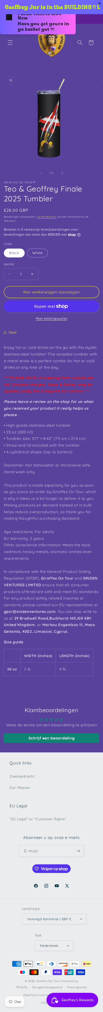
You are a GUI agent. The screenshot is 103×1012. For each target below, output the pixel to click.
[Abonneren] (78, 851)
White (37, 252)
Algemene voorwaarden (40, 995)
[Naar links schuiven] (40, 173)
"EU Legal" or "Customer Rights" (38, 819)
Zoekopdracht (22, 776)
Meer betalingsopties (52, 318)
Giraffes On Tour (48, 981)
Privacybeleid (77, 987)
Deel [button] (13, 332)
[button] (10, 42)
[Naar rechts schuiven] (62, 173)
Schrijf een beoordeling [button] (52, 738)
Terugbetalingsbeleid (47, 987)
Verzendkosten (47, 216)
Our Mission (20, 787)
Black (14, 252)
